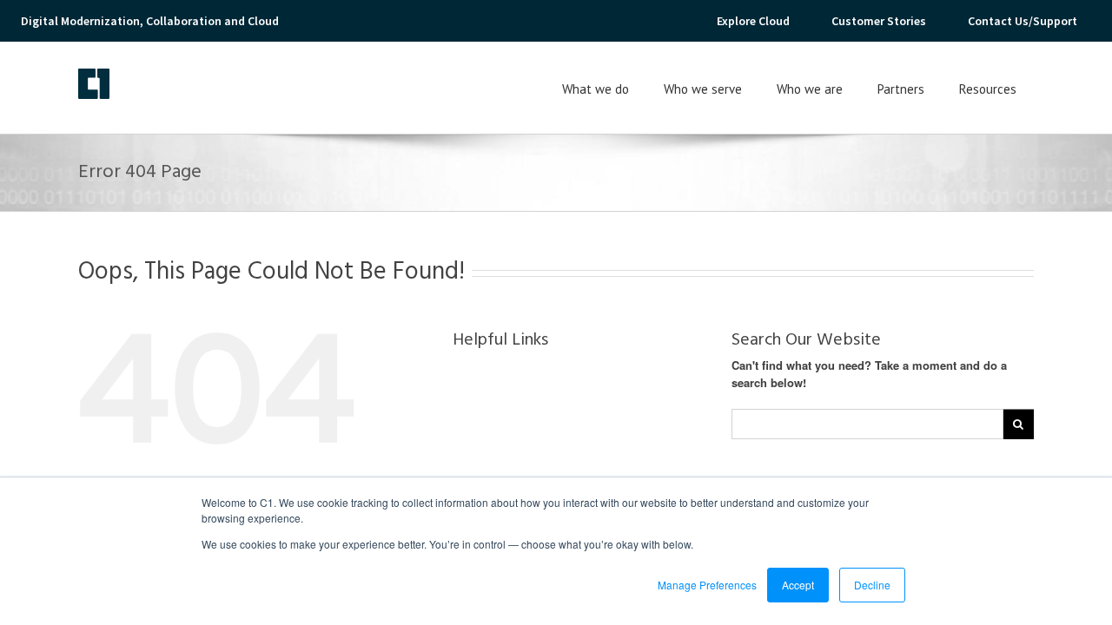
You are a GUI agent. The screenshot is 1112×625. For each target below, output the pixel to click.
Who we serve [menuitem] (703, 89)
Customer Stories (878, 21)
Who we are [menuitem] (810, 89)
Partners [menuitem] (900, 89)
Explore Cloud (753, 21)
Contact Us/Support (1022, 21)
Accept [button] (798, 584)
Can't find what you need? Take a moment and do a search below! (869, 374)
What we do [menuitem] (595, 89)
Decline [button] (872, 584)
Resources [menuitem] (987, 89)
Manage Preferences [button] (707, 584)
